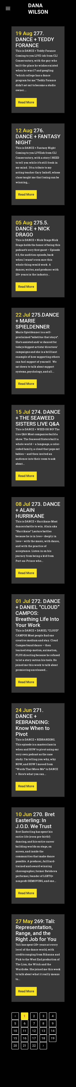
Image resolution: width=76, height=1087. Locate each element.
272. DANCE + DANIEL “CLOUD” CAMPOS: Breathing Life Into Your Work (38, 613)
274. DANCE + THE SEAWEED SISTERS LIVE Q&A (38, 418)
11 (24, 1031)
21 (24, 1045)
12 (34, 1031)
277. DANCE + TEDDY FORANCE (35, 39)
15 (15, 1038)
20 (15, 1045)
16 (24, 1038)
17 (34, 1038)
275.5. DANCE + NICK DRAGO (33, 229)
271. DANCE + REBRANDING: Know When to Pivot (33, 722)
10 (15, 1031)
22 (34, 1045)
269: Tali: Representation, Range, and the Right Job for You (36, 930)
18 (43, 1038)
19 (52, 1038)
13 (43, 1031)
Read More (26, 102)
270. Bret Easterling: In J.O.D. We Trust (35, 820)
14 (52, 1031)
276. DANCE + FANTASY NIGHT (38, 136)
